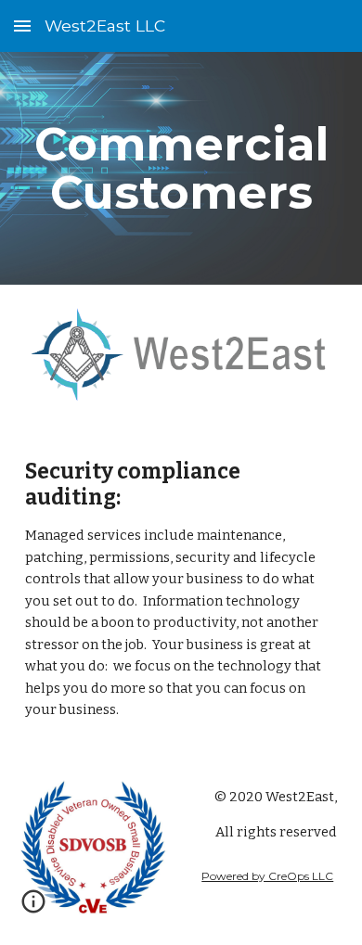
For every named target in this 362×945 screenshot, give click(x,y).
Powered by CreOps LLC (267, 876)
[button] (22, 25)
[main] (181, 168)
